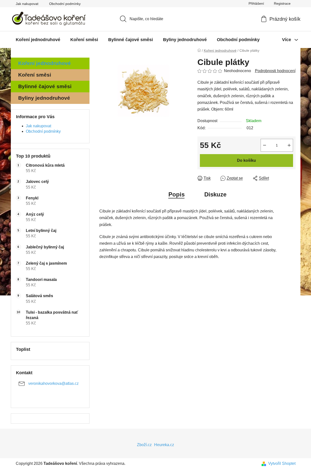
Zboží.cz (144, 445)
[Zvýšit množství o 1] (289, 145)
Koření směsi (34, 75)
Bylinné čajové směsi (45, 86)
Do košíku (246, 160)
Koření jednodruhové (44, 63)
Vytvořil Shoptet (282, 463)
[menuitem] (38, 39)
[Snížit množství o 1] (264, 145)
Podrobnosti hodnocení (275, 71)
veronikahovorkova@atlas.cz (53, 383)
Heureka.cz (164, 445)
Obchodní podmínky (65, 4)
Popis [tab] (176, 194)
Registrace (282, 3)
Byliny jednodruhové (44, 98)
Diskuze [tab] (215, 194)
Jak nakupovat (27, 4)
